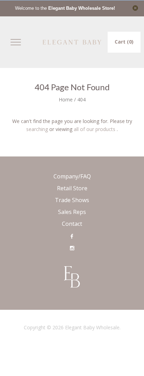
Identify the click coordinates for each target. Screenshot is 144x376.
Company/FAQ (72, 176)
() (124, 41)
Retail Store (72, 188)
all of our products (94, 129)
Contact (72, 224)
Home (66, 99)
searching (37, 129)
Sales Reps (72, 212)
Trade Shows (72, 200)
